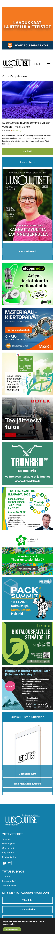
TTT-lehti (6, 876)
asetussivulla (9, 924)
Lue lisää (27, 151)
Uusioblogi (17, 130)
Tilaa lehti (27, 900)
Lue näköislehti (27, 251)
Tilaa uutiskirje (27, 909)
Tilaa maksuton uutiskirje (27, 783)
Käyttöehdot (8, 852)
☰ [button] (49, 63)
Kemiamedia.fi (9, 881)
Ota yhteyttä (8, 848)
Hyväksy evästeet (12, 929)
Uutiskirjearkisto (28, 773)
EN (36, 64)
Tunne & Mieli (9, 885)
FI (42, 64)
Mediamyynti (8, 843)
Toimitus (6, 839)
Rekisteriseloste (10, 857)
